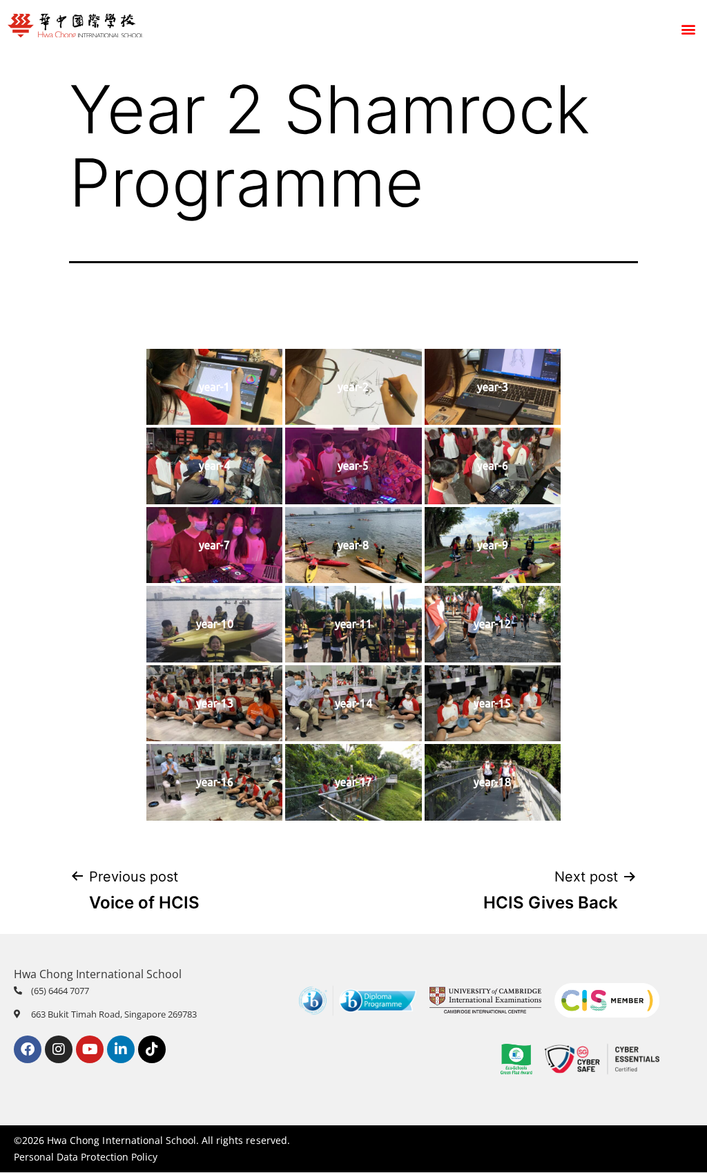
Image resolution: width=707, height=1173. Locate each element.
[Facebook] (27, 1049)
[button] (688, 29)
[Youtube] (90, 1049)
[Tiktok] (152, 1049)
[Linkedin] (121, 1049)
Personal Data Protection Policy (85, 1156)
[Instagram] (58, 1049)
